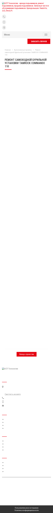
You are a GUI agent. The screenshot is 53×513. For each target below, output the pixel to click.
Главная (8, 50)
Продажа (8, 450)
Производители (11, 422)
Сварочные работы (13, 471)
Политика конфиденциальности (27, 510)
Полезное (9, 425)
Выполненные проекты (23, 50)
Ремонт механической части (17, 465)
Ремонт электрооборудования (18, 468)
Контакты (9, 428)
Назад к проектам (26, 354)
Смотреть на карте (13, 394)
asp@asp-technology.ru (14, 405)
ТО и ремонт (10, 441)
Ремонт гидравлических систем (18, 462)
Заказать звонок (39, 41)
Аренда (8, 447)
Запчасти (9, 444)
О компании (9, 419)
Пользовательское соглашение (26, 508)
